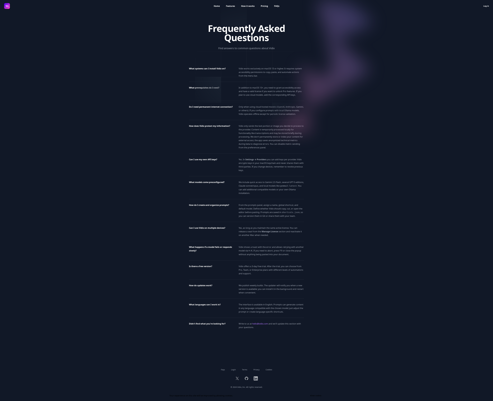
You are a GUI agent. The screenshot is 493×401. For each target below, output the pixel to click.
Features (230, 6)
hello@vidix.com (260, 323)
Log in (486, 6)
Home (217, 6)
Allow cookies (315, 395)
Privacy (256, 369)
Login (233, 369)
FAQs (276, 6)
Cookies (269, 369)
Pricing (264, 6)
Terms (244, 369)
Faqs (223, 369)
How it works (248, 6)
